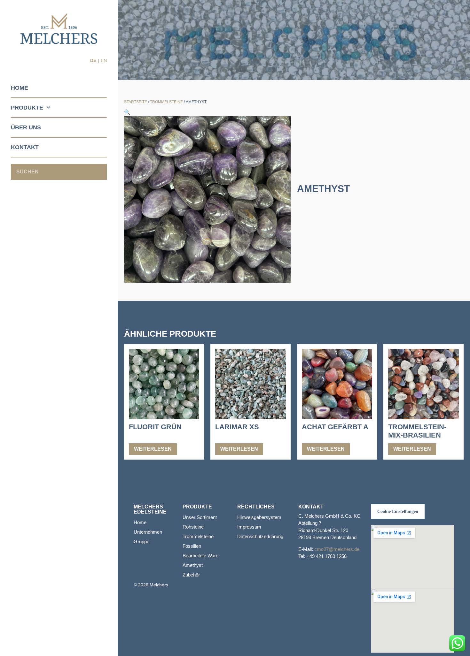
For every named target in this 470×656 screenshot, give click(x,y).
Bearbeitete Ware (200, 555)
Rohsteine (193, 527)
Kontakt (25, 147)
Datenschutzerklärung (260, 536)
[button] (127, 112)
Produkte (27, 107)
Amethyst (193, 565)
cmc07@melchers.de (336, 549)
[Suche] (99, 172)
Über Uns (26, 127)
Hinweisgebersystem (259, 517)
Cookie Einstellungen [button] (397, 511)
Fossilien (192, 546)
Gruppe (141, 541)
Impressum (249, 527)
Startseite (135, 102)
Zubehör (191, 574)
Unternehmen (148, 532)
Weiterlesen (153, 449)
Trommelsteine (166, 102)
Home (19, 88)
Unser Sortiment (200, 517)
